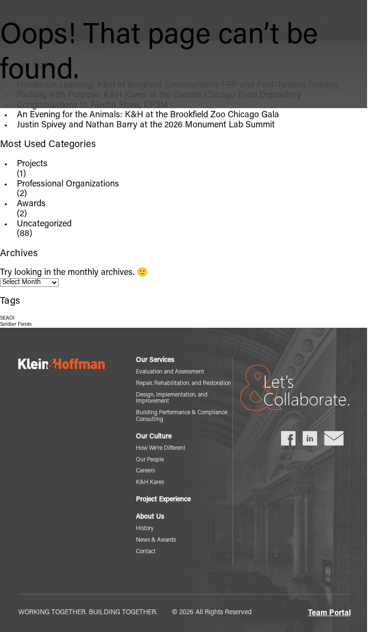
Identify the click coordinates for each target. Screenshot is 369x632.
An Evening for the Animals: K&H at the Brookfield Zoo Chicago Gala (148, 115)
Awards (31, 204)
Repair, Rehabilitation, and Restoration (183, 383)
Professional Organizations (68, 184)
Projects (32, 164)
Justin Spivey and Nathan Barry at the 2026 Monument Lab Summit (146, 125)
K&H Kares (150, 482)
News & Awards (156, 540)
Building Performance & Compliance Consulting (181, 416)
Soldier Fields (16, 324)
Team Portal (329, 613)
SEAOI (7, 318)
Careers (145, 471)
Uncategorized (44, 224)
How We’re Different (160, 448)
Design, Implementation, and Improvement (172, 398)
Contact (146, 552)
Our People (150, 460)
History (145, 529)
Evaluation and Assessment (170, 372)
